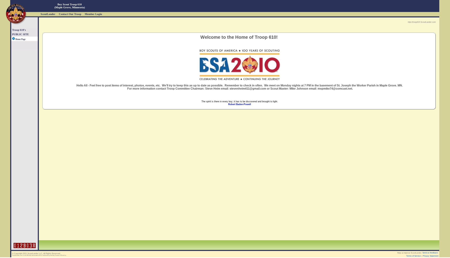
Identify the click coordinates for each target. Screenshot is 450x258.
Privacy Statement (430, 256)
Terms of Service (413, 256)
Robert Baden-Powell (239, 104)
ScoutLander (48, 14)
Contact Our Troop (70, 14)
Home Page (20, 39)
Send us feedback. (430, 253)
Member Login (93, 14)
